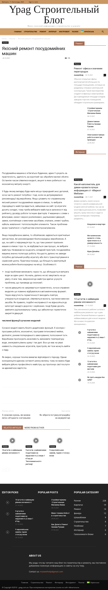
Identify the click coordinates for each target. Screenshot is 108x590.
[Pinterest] (18, 398)
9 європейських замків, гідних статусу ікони (59, 453)
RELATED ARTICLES (12, 428)
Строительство (30, 32)
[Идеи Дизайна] (79, 254)
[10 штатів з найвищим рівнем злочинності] (12, 440)
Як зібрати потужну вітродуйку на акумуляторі (55, 416)
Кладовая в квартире (96, 224)
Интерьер (53, 32)
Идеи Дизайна (93, 251)
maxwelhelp (78, 75)
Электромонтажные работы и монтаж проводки (95, 137)
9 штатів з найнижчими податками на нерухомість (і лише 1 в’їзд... (96, 335)
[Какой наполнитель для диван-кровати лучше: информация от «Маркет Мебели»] (90, 169)
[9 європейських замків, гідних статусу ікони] (59, 440)
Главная (17, 32)
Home (4, 38)
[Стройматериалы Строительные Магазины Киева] (79, 111)
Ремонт (43, 32)
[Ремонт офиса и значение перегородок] (90, 57)
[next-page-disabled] (8, 469)
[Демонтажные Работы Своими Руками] (79, 124)
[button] (102, 31)
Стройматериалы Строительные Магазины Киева (94, 110)
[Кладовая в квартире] (79, 227)
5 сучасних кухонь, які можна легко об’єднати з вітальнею (16, 416)
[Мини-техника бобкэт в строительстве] (43, 516)
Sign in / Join (33, 2)
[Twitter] (11, 398)
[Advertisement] (36, 115)
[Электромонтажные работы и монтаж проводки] (79, 137)
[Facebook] (5, 398)
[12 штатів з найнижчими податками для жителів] (79, 364)
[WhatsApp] (24, 398)
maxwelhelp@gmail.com (51, 571)
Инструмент (64, 32)
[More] (31, 398)
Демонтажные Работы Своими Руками (94, 124)
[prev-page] (3, 469)
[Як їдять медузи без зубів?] (79, 380)
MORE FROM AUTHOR (34, 428)
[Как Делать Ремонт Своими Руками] (43, 527)
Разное (75, 32)
